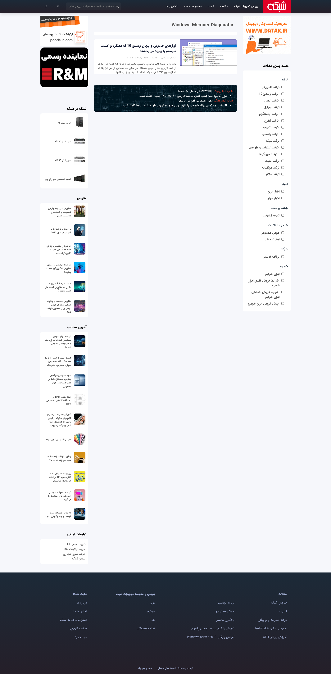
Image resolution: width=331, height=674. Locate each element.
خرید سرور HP (76, 544)
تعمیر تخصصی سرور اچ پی (58, 179)
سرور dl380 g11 (63, 160)
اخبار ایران (273, 191)
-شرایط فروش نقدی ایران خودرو (263, 283)
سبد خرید (81, 637)
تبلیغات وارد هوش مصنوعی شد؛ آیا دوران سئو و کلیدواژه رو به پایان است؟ (58, 342)
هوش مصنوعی (270, 232)
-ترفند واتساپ (270, 134)
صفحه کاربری (78, 628)
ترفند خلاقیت (270, 174)
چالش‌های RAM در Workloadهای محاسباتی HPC (58, 400)
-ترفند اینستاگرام (269, 114)
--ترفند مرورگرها (269, 154)
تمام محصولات (146, 628)
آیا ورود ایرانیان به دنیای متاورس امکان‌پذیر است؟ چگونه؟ (58, 268)
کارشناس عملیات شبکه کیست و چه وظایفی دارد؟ (58, 514)
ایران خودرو (272, 274)
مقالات (224, 6)
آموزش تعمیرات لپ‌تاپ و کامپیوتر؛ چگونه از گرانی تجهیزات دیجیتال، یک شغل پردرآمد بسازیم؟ (59, 420)
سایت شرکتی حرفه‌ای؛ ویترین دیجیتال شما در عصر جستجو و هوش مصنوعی (59, 381)
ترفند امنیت (272, 161)
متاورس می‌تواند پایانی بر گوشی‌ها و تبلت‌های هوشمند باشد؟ (58, 212)
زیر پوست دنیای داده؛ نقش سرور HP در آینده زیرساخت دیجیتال (60, 477)
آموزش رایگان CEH (275, 637)
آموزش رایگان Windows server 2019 (210, 637)
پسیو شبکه (78, 558)
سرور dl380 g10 (63, 141)
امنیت (283, 611)
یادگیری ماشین (224, 619)
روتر (152, 602)
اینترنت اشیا (272, 239)
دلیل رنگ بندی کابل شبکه (58, 439)
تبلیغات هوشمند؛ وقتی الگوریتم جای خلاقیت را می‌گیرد (59, 496)
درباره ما (82, 602)
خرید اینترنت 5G (74, 549)
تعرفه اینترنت (270, 215)
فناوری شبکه (279, 602)
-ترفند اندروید (270, 127)
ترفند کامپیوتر (270, 87)
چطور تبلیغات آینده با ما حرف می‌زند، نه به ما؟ (59, 458)
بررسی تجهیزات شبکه (246, 6)
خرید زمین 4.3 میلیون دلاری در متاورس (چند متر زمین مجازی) (58, 287)
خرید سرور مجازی (74, 553)
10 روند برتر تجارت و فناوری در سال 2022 (61, 230)
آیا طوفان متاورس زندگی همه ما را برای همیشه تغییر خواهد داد (59, 249)
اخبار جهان (273, 198)
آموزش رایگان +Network (271, 628)
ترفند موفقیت (270, 167)
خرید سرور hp (64, 123)
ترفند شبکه (272, 140)
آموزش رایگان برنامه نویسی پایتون (212, 628)
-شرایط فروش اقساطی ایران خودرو (265, 294)
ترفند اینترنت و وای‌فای (272, 619)
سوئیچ (151, 611)
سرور (145, 668)
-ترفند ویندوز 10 (269, 94)
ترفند (211, 6)
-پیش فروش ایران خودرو (263, 303)
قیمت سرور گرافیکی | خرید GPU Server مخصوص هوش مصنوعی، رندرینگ (58, 361)
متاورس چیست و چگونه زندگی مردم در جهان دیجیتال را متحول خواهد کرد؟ (58, 306)
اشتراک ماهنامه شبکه (73, 619)
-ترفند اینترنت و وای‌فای (264, 147)
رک (153, 619)
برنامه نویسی (270, 256)
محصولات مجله (193, 6)
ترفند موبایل (271, 107)
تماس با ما (171, 6)
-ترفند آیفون (271, 120)
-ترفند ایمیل (271, 100)
